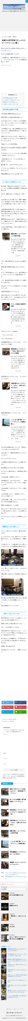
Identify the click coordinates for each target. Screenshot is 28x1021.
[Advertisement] (14, 23)
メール (5, 758)
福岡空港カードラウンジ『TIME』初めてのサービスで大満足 (18, 351)
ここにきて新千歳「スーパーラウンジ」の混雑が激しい (18, 422)
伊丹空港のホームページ (8, 153)
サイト (4, 764)
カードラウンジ (5, 721)
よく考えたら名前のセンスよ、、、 (12, 100)
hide (15, 94)
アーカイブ (4, 887)
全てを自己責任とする (16, 895)
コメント (5, 734)
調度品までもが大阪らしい (10, 102)
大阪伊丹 (14, 719)
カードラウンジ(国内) (7, 719)
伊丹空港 (12, 721)
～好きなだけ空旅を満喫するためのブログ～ (14, 1015)
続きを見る (18, 255)
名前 (4, 753)
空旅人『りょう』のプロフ (18, 1009)
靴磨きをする (14, 905)
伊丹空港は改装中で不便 (9, 98)
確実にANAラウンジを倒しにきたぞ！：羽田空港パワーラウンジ (18, 791)
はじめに (12, 926)
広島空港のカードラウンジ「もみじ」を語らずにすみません (18, 385)
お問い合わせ (8, 1009)
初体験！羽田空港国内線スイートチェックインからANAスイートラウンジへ (17, 961)
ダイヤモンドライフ (14, 1013)
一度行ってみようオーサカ (10, 104)
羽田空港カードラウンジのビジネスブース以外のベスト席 (18, 812)
